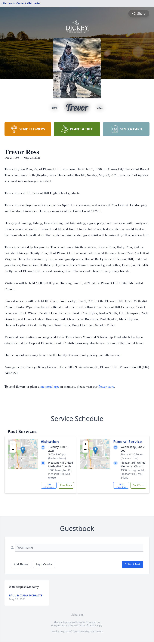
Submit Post (132, 564)
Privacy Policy (66, 625)
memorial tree (49, 386)
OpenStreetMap (81, 631)
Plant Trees (66, 485)
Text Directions (48, 486)
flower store (106, 386)
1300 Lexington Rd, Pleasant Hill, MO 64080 (60, 473)
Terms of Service (87, 625)
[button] (22, 450)
